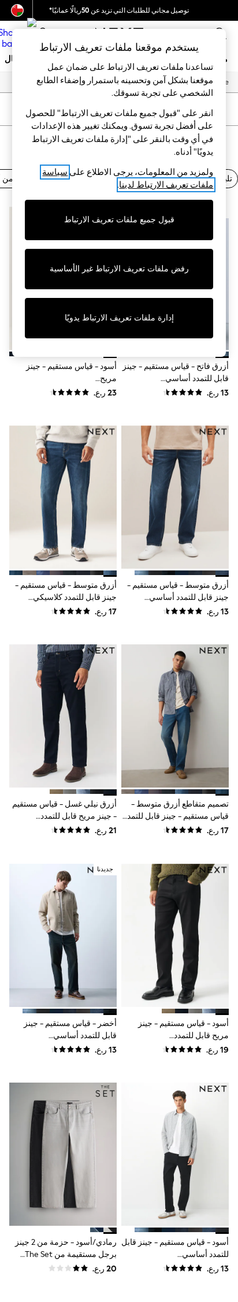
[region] (119, 193)
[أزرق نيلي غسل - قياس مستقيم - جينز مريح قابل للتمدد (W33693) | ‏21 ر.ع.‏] (63, 716)
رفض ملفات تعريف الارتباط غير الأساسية (119, 269)
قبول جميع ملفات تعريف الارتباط (119, 220)
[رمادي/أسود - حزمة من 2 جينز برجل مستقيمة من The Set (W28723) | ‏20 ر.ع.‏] (63, 1154)
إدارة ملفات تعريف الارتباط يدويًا (119, 318)
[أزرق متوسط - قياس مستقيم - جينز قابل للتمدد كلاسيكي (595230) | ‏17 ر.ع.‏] (63, 497)
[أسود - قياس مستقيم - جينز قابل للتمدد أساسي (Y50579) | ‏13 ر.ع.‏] (175, 1154)
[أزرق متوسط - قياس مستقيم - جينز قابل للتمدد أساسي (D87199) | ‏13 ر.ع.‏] (175, 497)
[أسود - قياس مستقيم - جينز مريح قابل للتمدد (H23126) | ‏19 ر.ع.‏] (175, 935)
